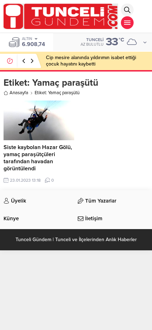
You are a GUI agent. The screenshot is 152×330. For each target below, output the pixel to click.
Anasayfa (19, 93)
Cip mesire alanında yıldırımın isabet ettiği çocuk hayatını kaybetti (91, 61)
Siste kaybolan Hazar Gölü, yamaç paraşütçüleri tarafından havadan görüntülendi (38, 158)
